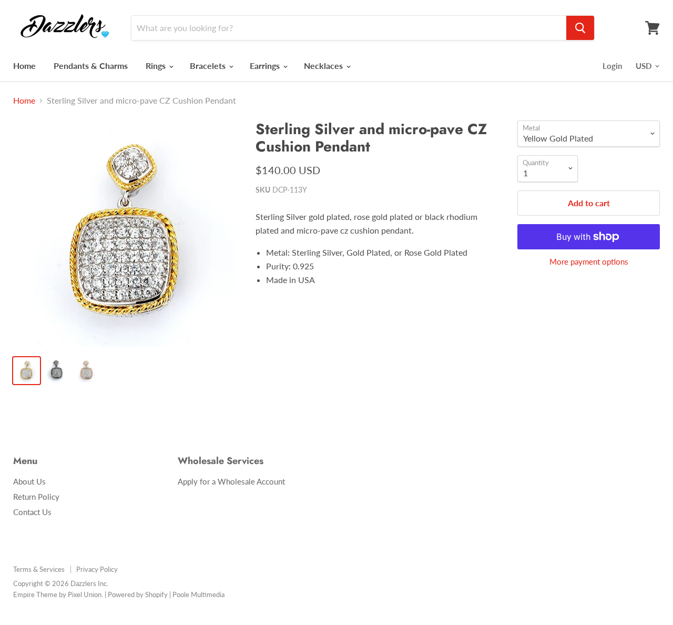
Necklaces (324, 65)
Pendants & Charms (91, 65)
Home (24, 65)
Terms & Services (39, 569)
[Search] (580, 28)
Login (612, 65)
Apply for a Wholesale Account (231, 481)
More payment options (588, 261)
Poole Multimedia (198, 594)
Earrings (266, 65)
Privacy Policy (97, 569)
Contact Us (32, 512)
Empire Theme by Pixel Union (57, 594)
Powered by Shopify (138, 594)
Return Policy (36, 496)
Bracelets (209, 65)
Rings (157, 65)
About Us (29, 481)
